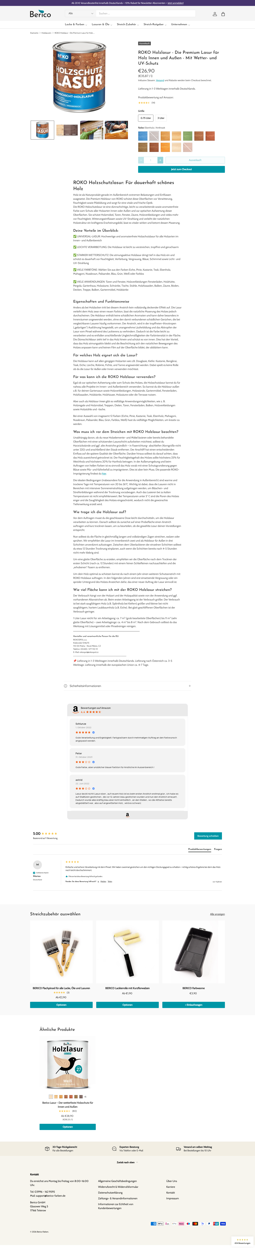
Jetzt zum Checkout (181, 169)
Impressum (172, 1198)
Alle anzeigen (217, 914)
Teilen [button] (110, 881)
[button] (223, 14)
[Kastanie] (66, 1096)
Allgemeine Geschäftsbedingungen (117, 1181)
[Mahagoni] (71, 1096)
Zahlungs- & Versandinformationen (117, 1198)
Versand (160, 80)
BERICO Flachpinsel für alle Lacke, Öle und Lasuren (61, 988)
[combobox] (130, 13)
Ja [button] (98, 881)
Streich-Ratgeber (154, 24)
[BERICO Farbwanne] (193, 952)
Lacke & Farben (74, 24)
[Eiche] (61, 1096)
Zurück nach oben (126, 1162)
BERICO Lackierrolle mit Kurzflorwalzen (127, 988)
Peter (79, 753)
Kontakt (170, 1192)
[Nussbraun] (76, 1096)
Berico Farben (42, 1232)
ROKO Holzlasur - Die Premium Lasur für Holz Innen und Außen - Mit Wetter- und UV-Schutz (74, 33)
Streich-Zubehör (126, 24)
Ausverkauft (195, 160)
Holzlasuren (46, 33)
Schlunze (81, 723)
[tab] (199, 850)
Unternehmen (179, 24)
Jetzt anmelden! (176, 2)
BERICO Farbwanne (194, 988)
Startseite (34, 33)
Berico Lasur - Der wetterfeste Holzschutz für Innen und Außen (67, 1104)
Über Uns (171, 1181)
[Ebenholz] (81, 1096)
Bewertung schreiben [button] (208, 836)
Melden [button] (103, 881)
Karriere (170, 1186)
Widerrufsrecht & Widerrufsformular (118, 1186)
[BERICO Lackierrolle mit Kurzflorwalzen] (127, 952)
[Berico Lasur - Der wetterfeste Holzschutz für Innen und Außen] (68, 1064)
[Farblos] (56, 1096)
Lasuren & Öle (100, 24)
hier (104, 473)
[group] (48, 834)
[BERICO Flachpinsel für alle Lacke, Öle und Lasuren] (61, 952)
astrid (79, 780)
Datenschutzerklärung (110, 1192)
